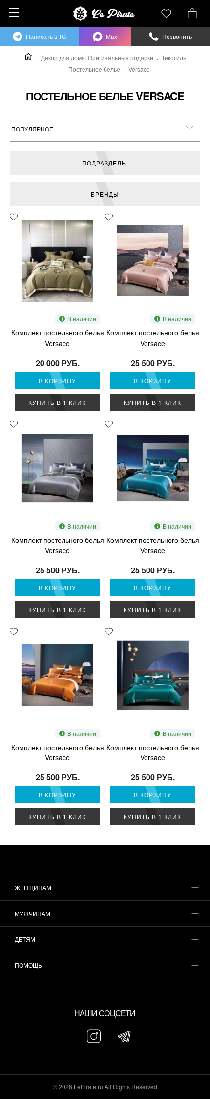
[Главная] (28, 56)
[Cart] (192, 12)
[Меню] (12, 12)
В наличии (81, 318)
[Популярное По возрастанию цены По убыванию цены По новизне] (105, 129)
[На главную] (105, 13)
